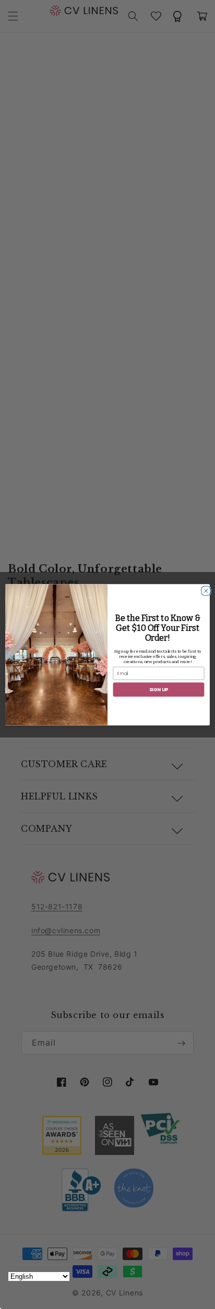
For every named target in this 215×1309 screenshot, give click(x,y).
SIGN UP (159, 689)
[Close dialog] (204, 589)
